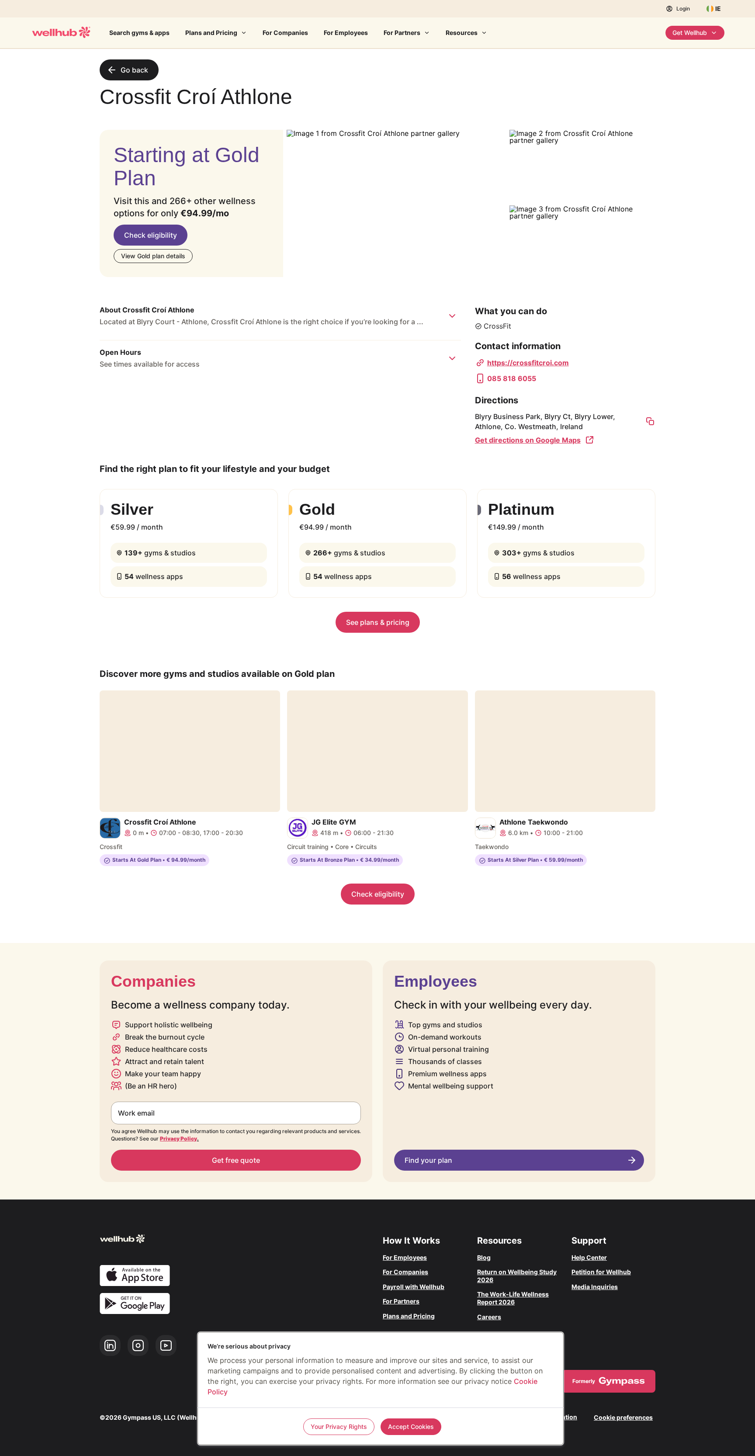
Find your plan (428, 1160)
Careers (489, 1317)
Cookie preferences (623, 1417)
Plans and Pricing (211, 32)
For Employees (346, 32)
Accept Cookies (411, 1426)
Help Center (589, 1257)
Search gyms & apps (139, 32)
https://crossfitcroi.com (528, 362)
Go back (134, 70)
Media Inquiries (594, 1286)
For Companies (285, 32)
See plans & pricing (377, 622)
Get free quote (236, 1160)
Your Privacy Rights (339, 1426)
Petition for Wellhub (601, 1272)
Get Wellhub (689, 32)
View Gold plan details (153, 256)
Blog (484, 1257)
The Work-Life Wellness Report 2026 (513, 1298)
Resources (462, 32)
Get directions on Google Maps (528, 440)
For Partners (402, 32)
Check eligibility (150, 235)
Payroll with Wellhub (413, 1286)
